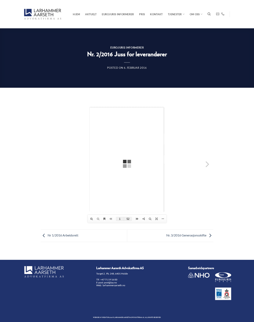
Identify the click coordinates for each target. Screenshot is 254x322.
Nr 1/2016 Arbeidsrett (62, 235)
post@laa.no (110, 282)
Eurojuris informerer (118, 14)
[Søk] (209, 14)
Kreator (105, 317)
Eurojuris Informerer (127, 48)
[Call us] (222, 14)
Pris (142, 14)
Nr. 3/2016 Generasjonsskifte (186, 235)
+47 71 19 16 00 (108, 279)
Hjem (76, 14)
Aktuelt (91, 14)
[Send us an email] (217, 14)
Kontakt (156, 14)
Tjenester (175, 14)
